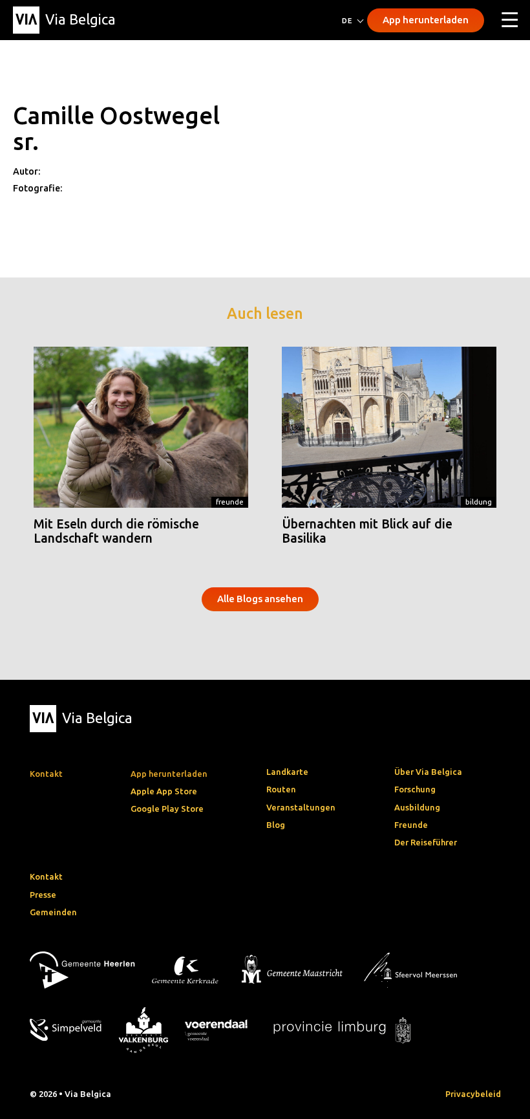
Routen (281, 789)
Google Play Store (167, 808)
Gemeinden (53, 912)
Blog (275, 824)
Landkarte (287, 771)
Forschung (415, 789)
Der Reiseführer (425, 842)
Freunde (230, 501)
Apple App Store (164, 791)
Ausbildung (417, 807)
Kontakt (46, 876)
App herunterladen (426, 19)
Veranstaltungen (300, 807)
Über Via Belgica (428, 771)
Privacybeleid (473, 1093)
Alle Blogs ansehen (260, 598)
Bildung (478, 501)
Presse (43, 894)
